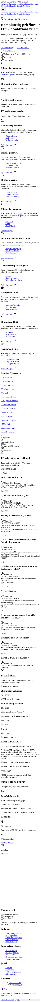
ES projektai (5, 6)
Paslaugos (4, 4)
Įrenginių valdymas (12, 194)
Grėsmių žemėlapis (23, 6)
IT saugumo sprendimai (13, 957)
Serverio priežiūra (11, 940)
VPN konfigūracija (12, 196)
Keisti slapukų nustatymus (30, 1000)
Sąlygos (17, 1000)
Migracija (8, 276)
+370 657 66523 (23, 48)
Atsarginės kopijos (12, 167)
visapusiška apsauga (8, 74)
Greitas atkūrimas (11, 309)
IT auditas (9, 332)
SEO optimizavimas (12, 364)
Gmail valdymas (11, 278)
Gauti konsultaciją (7, 48)
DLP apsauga (10, 226)
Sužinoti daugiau (7, 145)
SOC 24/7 (9, 222)
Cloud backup (10, 307)
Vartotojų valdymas (12, 251)
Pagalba (13, 6)
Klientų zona (10, 974)
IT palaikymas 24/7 (12, 953)
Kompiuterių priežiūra (13, 934)
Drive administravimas (13, 280)
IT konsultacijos (11, 951)
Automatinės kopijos (12, 305)
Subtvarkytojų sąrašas (13, 972)
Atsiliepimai (26, 4)
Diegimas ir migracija (13, 249)
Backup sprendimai (12, 140)
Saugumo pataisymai (12, 361)
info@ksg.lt (5, 854)
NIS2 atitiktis (10, 336)
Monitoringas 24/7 (12, 165)
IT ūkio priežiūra (11, 936)
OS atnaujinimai (11, 136)
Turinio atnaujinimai (12, 359)
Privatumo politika (7, 1000)
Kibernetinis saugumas (13, 938)
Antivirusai (9, 138)
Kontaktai (34, 4)
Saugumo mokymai (12, 959)
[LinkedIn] (5, 990)
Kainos (11, 4)
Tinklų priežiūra (11, 192)
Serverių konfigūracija (13, 163)
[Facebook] (2, 990)
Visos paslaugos (11, 942)
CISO (20, 72)
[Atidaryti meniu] (3, 9)
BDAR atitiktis (10, 253)
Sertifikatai (18, 4)
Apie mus (8, 968)
